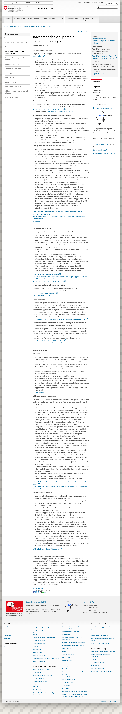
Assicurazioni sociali (68, 654)
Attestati (64, 651)
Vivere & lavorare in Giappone (48, 19)
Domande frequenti (39, 640)
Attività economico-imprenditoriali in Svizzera (102, 639)
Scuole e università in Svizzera (100, 643)
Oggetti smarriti (67, 657)
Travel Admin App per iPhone (102, 56)
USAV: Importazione (40, 295)
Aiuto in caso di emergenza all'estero (73, 642)
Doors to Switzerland (97, 668)
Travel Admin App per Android (103, 58)
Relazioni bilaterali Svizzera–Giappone (103, 652)
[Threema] (41, 592)
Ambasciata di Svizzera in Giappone (15, 647)
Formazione (95, 665)
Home (6, 26)
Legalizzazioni (66, 648)
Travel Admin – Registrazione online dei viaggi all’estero (74, 676)
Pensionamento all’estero (40, 681)
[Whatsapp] (43, 592)
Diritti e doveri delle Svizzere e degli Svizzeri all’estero (44, 694)
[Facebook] (34, 592)
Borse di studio (66, 669)
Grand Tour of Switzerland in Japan (102, 671)
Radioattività (37, 649)
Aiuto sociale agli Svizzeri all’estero (73, 645)
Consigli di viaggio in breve (41, 630)
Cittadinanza (66, 685)
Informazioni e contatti (98, 630)
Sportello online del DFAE (36, 602)
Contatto (95, 82)
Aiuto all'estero (37, 652)
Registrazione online (99, 74)
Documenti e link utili (39, 655)
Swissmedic (37, 221)
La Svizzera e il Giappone (88, 19)
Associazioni (37, 690)
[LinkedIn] (39, 592)
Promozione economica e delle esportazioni (100, 655)
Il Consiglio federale (14, 3)
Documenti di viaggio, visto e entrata (61, 111)
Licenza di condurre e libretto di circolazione (72, 638)
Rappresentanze (19, 18)
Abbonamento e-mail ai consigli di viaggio (46, 658)
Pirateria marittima (99, 38)
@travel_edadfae (102, 150)
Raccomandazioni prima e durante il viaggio (44, 634)
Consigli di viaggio (33, 18)
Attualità (8, 18)
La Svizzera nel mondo (43, 3)
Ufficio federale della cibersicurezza (46, 274)
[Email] (45, 592)
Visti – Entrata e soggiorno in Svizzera (102, 627)
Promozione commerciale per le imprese (74, 691)
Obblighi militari (67, 660)
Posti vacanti (7, 639)
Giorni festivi (7, 636)
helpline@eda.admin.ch (103, 108)
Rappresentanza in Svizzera (41, 669)
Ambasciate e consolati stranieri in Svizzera (48, 109)
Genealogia (65, 666)
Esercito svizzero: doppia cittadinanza (46, 343)
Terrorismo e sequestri (39, 643)
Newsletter (7, 630)
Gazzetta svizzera (67, 683)
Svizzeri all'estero (38, 687)
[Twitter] (36, 592)
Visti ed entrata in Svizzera (72, 19)
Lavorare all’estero (38, 678)
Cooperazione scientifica (98, 662)
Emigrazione (37, 672)
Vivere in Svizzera (96, 633)
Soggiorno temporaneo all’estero (43, 675)
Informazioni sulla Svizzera (99, 636)
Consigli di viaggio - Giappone (42, 627)
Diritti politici (66, 635)
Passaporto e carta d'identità (70, 632)
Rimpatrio (36, 684)
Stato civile (65, 688)
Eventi (6, 633)
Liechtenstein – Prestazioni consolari (73, 672)
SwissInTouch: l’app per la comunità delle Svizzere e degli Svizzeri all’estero (74, 695)
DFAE (28, 3)
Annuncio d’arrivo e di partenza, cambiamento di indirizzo (72, 628)
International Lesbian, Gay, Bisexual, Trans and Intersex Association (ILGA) (59, 319)
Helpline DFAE (88, 602)
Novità (6, 627)
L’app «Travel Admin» (39, 661)
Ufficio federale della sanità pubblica (46, 549)
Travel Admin (38, 56)
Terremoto (36, 646)
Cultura (93, 659)
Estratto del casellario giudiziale (71, 663)
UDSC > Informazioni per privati (44, 293)
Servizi (61, 18)
